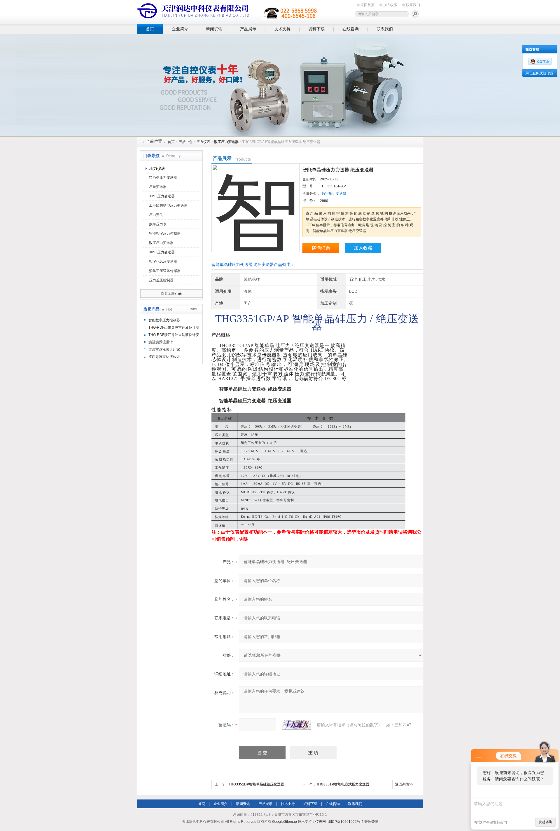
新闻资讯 (214, 29)
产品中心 (185, 142)
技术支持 (282, 29)
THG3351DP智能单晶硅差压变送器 (256, 784)
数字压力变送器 (161, 243)
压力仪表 (203, 142)
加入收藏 (390, 5)
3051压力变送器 (162, 252)
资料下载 (316, 29)
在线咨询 (350, 29)
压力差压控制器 (161, 280)
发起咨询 (545, 822)
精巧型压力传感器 (163, 177)
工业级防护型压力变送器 (168, 205)
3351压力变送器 (162, 196)
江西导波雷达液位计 (164, 357)
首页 (150, 29)
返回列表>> (404, 784)
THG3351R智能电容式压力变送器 (342, 784)
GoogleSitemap (284, 822)
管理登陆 (371, 822)
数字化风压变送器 (163, 261)
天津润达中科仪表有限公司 (227, 11)
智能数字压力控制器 (165, 233)
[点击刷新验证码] (296, 725)
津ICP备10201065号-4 (345, 822)
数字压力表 (158, 224)
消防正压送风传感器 (165, 271)
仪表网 (320, 822)
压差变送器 (158, 187)
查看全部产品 (171, 293)
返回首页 (367, 5)
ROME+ (195, 309)
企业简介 (180, 29)
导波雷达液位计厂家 (164, 349)
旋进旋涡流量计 (160, 342)
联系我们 (413, 5)
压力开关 (156, 215)
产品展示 (248, 29)
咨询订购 (321, 247)
